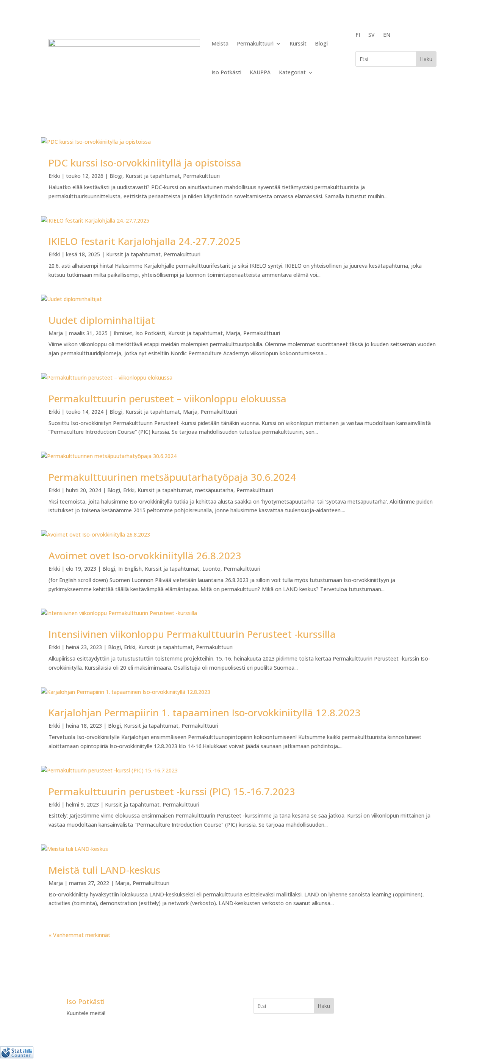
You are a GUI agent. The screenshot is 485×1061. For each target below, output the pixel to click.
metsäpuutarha (214, 490)
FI (357, 35)
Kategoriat (292, 72)
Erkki (54, 175)
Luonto (211, 568)
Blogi (321, 43)
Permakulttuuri (255, 43)
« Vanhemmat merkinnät (79, 935)
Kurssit (298, 43)
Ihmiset (123, 333)
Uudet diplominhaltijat (101, 320)
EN (386, 35)
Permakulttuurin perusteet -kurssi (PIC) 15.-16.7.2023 (171, 791)
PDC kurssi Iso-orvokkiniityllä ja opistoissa (144, 163)
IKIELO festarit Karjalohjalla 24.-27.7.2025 (144, 241)
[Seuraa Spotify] (202, 1004)
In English (130, 568)
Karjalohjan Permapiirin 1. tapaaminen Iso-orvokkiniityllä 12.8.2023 (204, 712)
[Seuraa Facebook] (157, 1004)
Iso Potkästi (226, 72)
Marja (55, 333)
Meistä (219, 43)
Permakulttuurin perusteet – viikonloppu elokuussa (167, 398)
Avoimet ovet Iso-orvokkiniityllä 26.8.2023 (144, 555)
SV (371, 35)
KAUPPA (260, 72)
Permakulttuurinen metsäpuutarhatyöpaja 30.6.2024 (173, 477)
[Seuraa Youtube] (187, 1004)
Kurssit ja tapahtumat (152, 175)
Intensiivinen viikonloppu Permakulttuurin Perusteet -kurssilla (192, 634)
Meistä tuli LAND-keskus (104, 870)
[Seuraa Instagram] (172, 1004)
